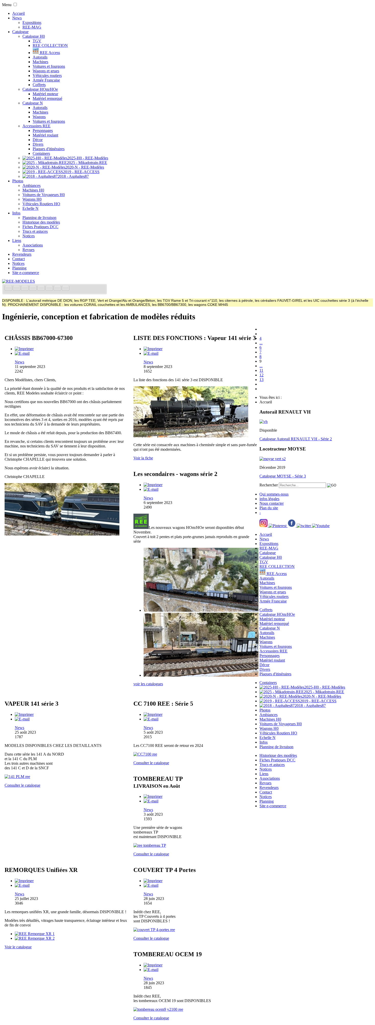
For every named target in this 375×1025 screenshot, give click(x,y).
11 (261, 370)
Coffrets (39, 85)
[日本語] (65, 288)
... (260, 343)
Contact (18, 259)
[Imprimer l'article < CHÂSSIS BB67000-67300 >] (24, 349)
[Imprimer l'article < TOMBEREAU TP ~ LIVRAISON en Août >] (153, 796)
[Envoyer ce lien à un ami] (22, 353)
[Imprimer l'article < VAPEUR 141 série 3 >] (24, 714)
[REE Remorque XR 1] (35, 934)
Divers (38, 144)
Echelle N (30, 208)
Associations (32, 245)
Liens (16, 240)
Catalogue (20, 32)
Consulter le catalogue (22, 785)
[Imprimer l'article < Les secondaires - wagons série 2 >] (153, 485)
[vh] (263, 421)
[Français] (9, 288)
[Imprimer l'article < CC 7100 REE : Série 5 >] (153, 714)
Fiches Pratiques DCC (40, 227)
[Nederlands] (58, 288)
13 (261, 379)
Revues (28, 250)
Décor (38, 140)
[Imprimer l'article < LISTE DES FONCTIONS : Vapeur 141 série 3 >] (153, 349)
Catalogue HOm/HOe (40, 89)
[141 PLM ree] (17, 776)
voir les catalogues (148, 684)
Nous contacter (271, 503)
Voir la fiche (143, 458)
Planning (19, 268)
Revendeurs (21, 254)
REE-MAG (31, 27)
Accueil (18, 13)
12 (261, 375)
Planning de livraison (39, 217)
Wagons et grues (46, 71)
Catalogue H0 (33, 36)
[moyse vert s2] (272, 459)
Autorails (40, 57)
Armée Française (46, 80)
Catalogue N (32, 103)
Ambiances (31, 185)
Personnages (43, 130)
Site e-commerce (25, 272)
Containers (41, 153)
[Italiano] (33, 288)
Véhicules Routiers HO (41, 204)
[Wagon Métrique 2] (201, 675)
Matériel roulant (45, 135)
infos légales (269, 499)
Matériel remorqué (47, 98)
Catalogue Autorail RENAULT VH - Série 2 (295, 439)
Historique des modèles (41, 222)
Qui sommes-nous (274, 494)
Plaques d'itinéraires (49, 149)
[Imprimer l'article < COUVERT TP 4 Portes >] (153, 881)
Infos (16, 213)
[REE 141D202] (190, 436)
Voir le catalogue (18, 947)
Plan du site (268, 508)
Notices (28, 236)
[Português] (50, 288)
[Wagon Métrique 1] (201, 610)
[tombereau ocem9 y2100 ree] (158, 1009)
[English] (17, 288)
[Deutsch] (25, 288)
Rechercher (268, 485)
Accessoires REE (36, 126)
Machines (40, 62)
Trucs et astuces (35, 231)
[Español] (41, 288)
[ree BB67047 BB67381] (62, 534)
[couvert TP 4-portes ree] (154, 929)
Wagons (39, 117)
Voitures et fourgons (49, 66)
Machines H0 (33, 190)
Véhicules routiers (47, 75)
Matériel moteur (45, 94)
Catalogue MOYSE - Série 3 (282, 476)
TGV (37, 41)
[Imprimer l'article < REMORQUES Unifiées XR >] (24, 881)
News (17, 18)
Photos (17, 181)
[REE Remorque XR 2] (35, 938)
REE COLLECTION (50, 45)
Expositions (31, 22)
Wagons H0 (32, 199)
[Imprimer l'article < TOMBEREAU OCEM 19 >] (153, 965)
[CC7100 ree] (145, 754)
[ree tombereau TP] (149, 845)
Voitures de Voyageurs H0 (43, 195)
